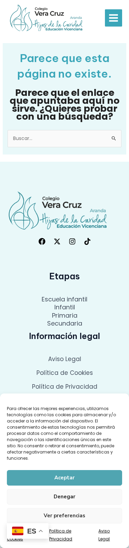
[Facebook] (42, 241)
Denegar (64, 496)
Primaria (64, 315)
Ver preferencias (64, 515)
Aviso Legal (64, 359)
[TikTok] (87, 241)
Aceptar (64, 477)
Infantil (64, 307)
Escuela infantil (64, 299)
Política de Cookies (64, 373)
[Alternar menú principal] (113, 18)
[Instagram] (72, 241)
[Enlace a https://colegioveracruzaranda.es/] (46, 17)
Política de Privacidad (64, 386)
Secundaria (64, 323)
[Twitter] (57, 241)
